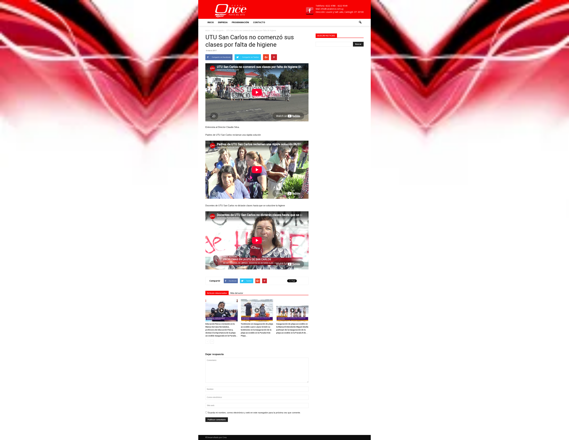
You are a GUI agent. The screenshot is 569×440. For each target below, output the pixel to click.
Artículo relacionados (217, 293)
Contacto (259, 22)
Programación (240, 22)
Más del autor (236, 293)
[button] (360, 22)
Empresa (223, 22)
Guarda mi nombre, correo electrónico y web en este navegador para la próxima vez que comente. (254, 412)
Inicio (210, 22)
